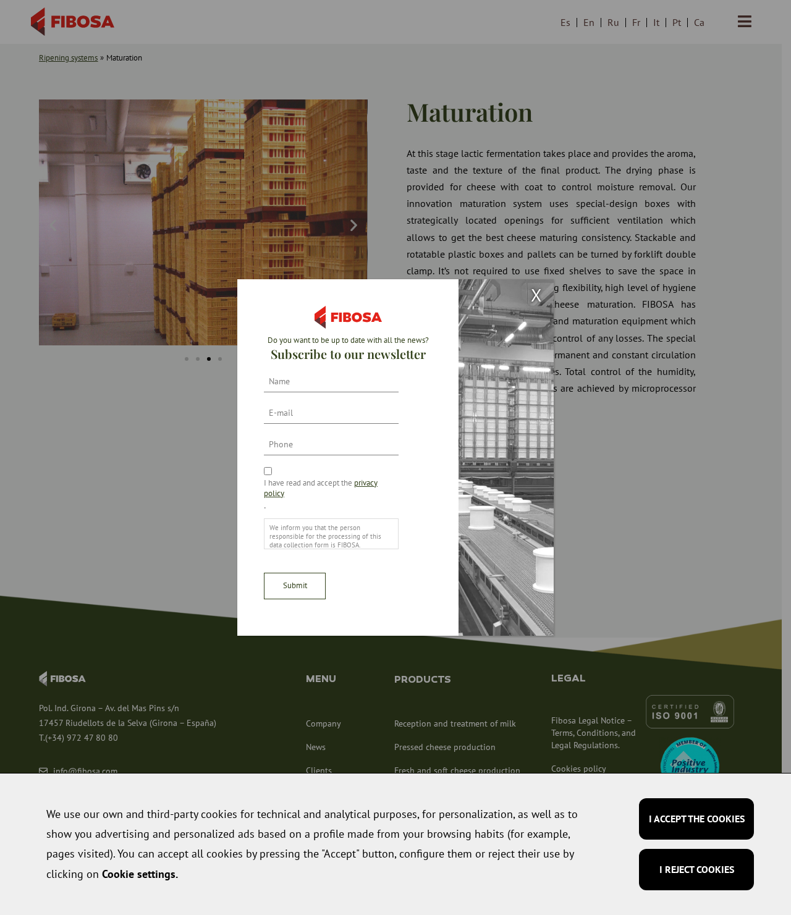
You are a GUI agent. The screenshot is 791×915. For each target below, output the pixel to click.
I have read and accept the (321, 488)
